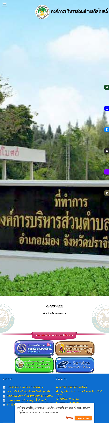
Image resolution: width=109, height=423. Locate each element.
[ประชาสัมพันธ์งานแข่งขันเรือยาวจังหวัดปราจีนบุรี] (4, 387)
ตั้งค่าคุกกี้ (69, 418)
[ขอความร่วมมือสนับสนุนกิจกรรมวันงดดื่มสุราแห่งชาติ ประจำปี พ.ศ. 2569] (4, 391)
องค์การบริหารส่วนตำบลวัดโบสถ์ (79, 11)
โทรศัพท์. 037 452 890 (69, 398)
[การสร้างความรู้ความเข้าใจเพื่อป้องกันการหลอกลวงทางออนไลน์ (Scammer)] (4, 405)
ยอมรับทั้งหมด (83, 418)
